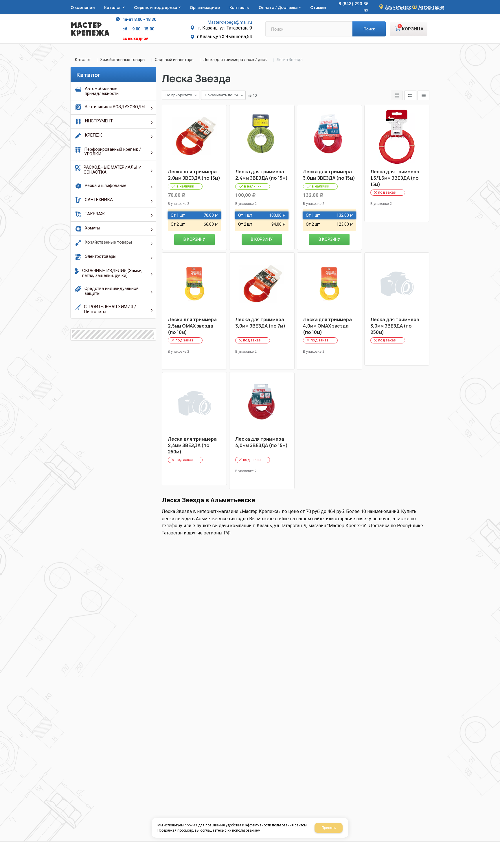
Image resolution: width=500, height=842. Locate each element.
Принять (328, 828)
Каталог (83, 59)
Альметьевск (398, 7)
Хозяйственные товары (122, 59)
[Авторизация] (497, 3)
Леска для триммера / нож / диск (235, 59)
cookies (191, 825)
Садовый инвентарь (174, 59)
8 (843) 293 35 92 (354, 7)
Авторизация (431, 7)
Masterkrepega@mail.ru (230, 22)
